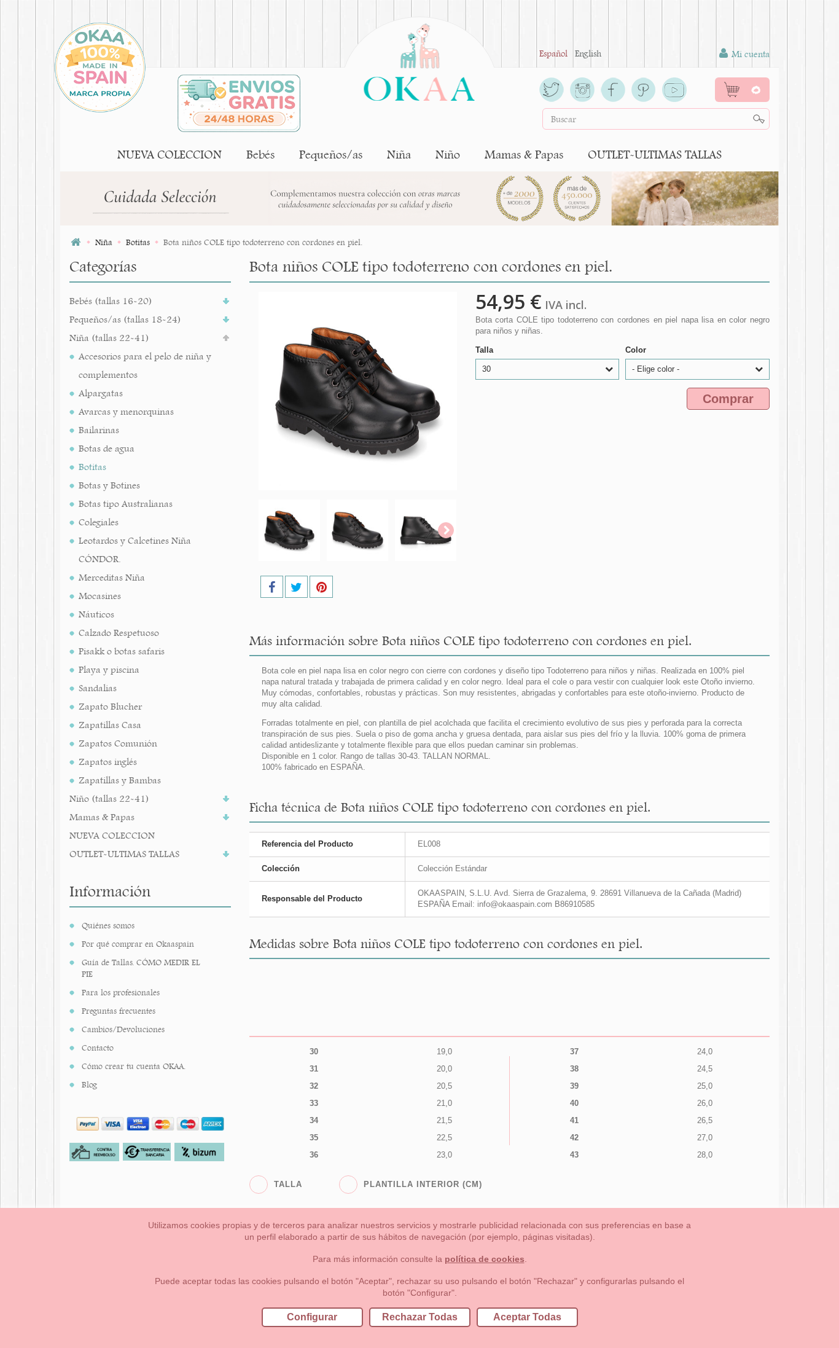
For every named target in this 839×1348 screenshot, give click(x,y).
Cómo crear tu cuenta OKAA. (133, 1066)
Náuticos (96, 614)
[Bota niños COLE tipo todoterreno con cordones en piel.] (289, 530)
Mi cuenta (749, 54)
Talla (485, 350)
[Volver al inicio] (75, 242)
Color (637, 350)
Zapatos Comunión (118, 743)
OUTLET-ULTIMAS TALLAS (655, 154)
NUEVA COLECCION (169, 154)
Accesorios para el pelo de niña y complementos (145, 365)
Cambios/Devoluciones (123, 1029)
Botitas (92, 466)
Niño (447, 154)
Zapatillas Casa (110, 725)
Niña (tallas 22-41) (109, 337)
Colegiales (99, 522)
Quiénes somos (108, 925)
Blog (89, 1084)
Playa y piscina (109, 669)
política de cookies (485, 1259)
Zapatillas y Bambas (120, 780)
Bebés (260, 154)
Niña (399, 154)
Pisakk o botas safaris (122, 651)
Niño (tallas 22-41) (109, 798)
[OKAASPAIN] (419, 59)
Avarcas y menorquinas (126, 411)
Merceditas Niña (112, 577)
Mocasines (100, 596)
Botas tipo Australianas (126, 503)
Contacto (98, 1047)
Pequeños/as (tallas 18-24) (125, 319)
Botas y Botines (109, 485)
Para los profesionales (121, 992)
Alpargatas (101, 393)
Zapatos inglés (108, 761)
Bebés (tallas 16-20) (110, 301)
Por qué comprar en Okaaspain (138, 944)
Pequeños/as (330, 154)
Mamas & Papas (524, 154)
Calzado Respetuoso (119, 632)
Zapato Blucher (110, 706)
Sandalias (98, 688)
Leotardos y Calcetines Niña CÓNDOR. (135, 550)
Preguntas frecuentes (118, 1011)
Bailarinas (99, 430)
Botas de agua (107, 448)
